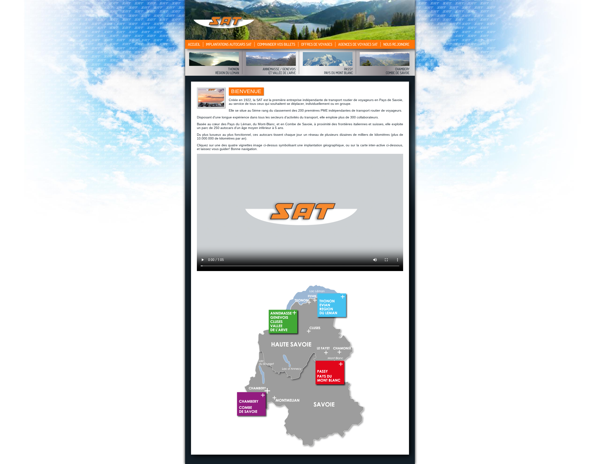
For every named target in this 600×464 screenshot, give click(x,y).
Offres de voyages (316, 44)
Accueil (194, 44)
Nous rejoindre (396, 44)
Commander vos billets (276, 44)
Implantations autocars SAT (228, 44)
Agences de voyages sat (358, 44)
